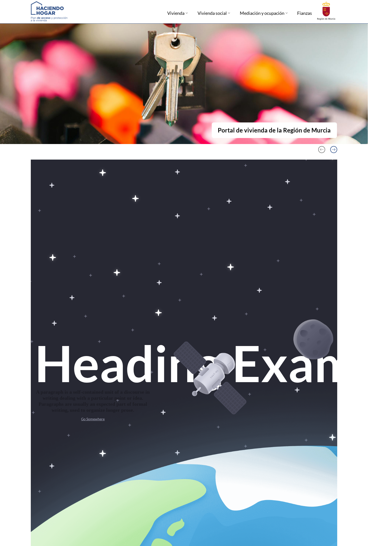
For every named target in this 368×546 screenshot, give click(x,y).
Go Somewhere (93, 419)
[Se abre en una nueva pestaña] (326, 10)
